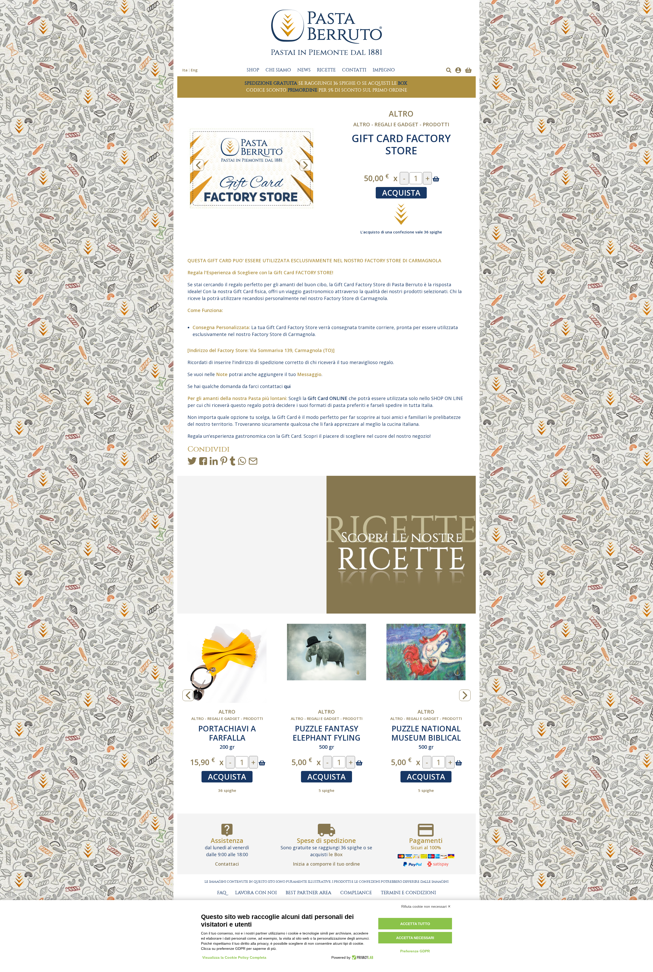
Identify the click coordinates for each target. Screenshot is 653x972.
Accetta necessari (415, 938)
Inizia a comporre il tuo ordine (326, 864)
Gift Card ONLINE (327, 398)
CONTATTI (354, 70)
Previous (198, 165)
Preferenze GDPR (415, 951)
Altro (401, 113)
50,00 (376, 177)
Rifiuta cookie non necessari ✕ (426, 906)
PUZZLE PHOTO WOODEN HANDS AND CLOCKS (227, 737)
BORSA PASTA (426, 728)
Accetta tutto (415, 924)
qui (288, 386)
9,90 (302, 761)
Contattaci (227, 864)
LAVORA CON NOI (256, 893)
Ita (184, 69)
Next (305, 165)
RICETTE (326, 70)
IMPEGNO (384, 70)
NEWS (304, 70)
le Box (336, 854)
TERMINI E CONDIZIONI (408, 893)
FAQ (221, 893)
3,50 (401, 761)
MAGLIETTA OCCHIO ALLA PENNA (326, 733)
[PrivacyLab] (361, 957)
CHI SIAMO (278, 70)
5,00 (202, 761)
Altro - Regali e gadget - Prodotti (401, 124)
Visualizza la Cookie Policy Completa (234, 957)
